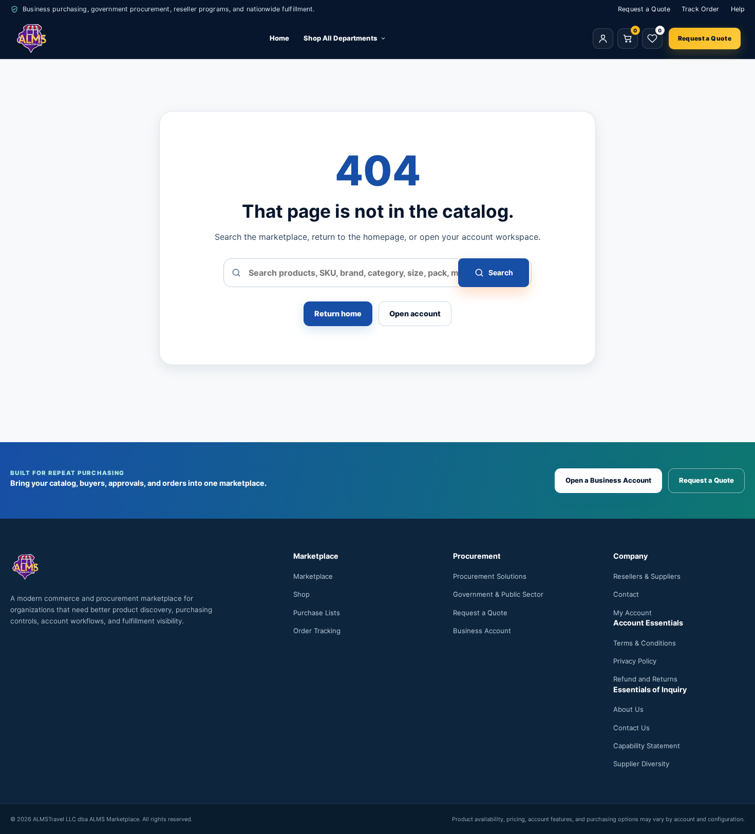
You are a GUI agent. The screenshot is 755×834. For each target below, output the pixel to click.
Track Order (700, 9)
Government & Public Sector (498, 594)
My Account (632, 613)
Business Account (482, 631)
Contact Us (631, 728)
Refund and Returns (645, 679)
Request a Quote (644, 9)
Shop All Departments (340, 38)
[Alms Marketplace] (31, 38)
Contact (626, 594)
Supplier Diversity (641, 764)
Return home (338, 313)
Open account (415, 313)
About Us (628, 709)
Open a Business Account (608, 480)
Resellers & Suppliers (647, 576)
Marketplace (313, 576)
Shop (301, 594)
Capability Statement (646, 746)
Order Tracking (317, 631)
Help (738, 9)
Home (280, 38)
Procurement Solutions (489, 576)
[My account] (603, 38)
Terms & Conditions (644, 643)
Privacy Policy (634, 661)
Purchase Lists (316, 613)
